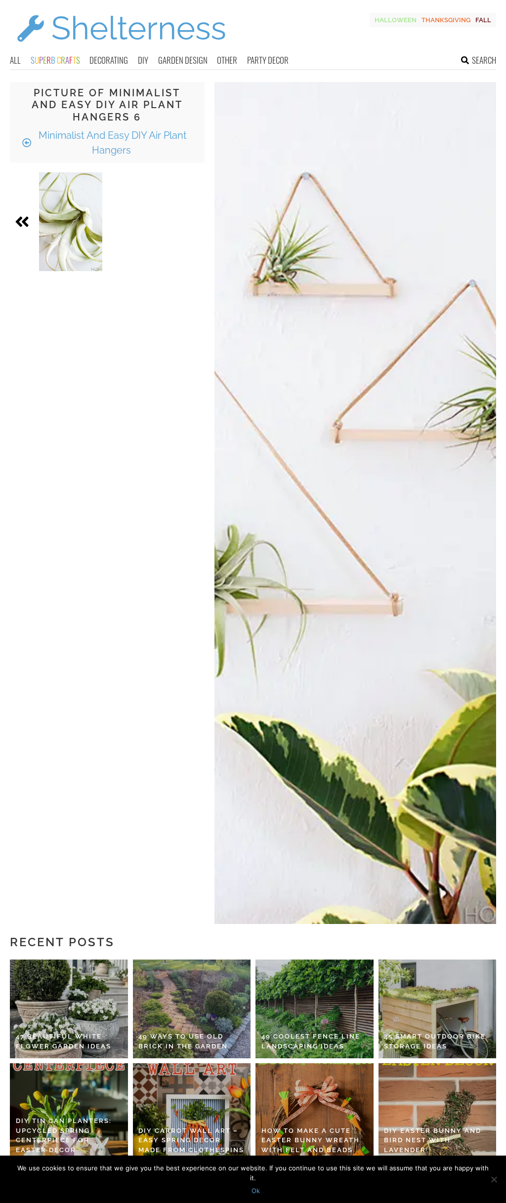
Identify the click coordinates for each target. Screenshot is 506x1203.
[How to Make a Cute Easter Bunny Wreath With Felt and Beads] (314, 1112)
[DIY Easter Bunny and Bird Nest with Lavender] (438, 1112)
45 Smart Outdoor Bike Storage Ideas (435, 1041)
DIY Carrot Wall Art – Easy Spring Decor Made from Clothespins (191, 1140)
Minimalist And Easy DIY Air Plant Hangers (111, 142)
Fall (483, 20)
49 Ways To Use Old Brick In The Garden (183, 1041)
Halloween (396, 20)
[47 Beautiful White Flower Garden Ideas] (69, 1009)
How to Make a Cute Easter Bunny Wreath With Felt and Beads (310, 1140)
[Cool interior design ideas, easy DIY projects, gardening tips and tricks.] (121, 47)
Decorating (108, 60)
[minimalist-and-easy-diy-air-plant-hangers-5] (70, 221)
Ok (256, 1191)
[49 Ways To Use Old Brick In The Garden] (192, 1009)
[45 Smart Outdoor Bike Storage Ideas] (438, 1009)
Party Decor (268, 60)
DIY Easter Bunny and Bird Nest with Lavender (432, 1140)
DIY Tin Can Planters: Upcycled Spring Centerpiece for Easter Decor (64, 1135)
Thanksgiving (446, 20)
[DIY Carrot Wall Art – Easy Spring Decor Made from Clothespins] (192, 1112)
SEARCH (484, 60)
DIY (143, 60)
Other (227, 60)
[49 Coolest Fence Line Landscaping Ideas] (314, 1009)
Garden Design (183, 60)
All (15, 60)
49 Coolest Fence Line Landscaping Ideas (310, 1041)
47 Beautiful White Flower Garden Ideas (63, 1041)
